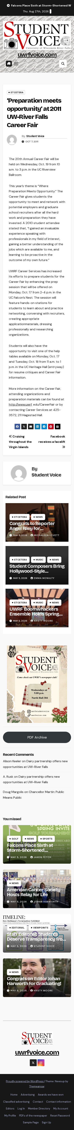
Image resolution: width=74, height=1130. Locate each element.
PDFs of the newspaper (33, 1115)
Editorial (18, 927)
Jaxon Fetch (42, 857)
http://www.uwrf (20, 404)
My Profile (10, 1115)
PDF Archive (37, 737)
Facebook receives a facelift (51, 439)
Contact (38, 1101)
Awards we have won (51, 1094)
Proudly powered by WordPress (25, 1081)
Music (39, 559)
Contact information (58, 1101)
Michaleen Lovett (46, 535)
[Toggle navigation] (16, 63)
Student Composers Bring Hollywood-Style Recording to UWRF (37, 571)
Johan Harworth (46, 901)
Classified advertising (16, 1101)
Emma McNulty (44, 578)
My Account (60, 1108)
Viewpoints (40, 927)
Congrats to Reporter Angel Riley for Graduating (32, 528)
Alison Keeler (12, 761)
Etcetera (17, 92)
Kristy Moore (43, 620)
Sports (47, 838)
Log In (21, 1108)
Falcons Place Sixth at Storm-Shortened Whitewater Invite (30, 850)
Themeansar (36, 1086)
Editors (10, 1108)
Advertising (28, 1094)
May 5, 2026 (19, 857)
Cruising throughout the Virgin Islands (20, 442)
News (39, 517)
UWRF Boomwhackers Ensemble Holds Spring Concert (34, 614)
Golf (15, 838)
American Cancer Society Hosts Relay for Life (33, 892)
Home (14, 1094)
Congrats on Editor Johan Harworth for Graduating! (34, 981)
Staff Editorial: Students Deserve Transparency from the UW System (37, 939)
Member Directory (39, 1108)
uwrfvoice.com (37, 54)
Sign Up (46, 1122)
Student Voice (35, 136)
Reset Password (60, 1115)
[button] (63, 64)
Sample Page (31, 1122)
